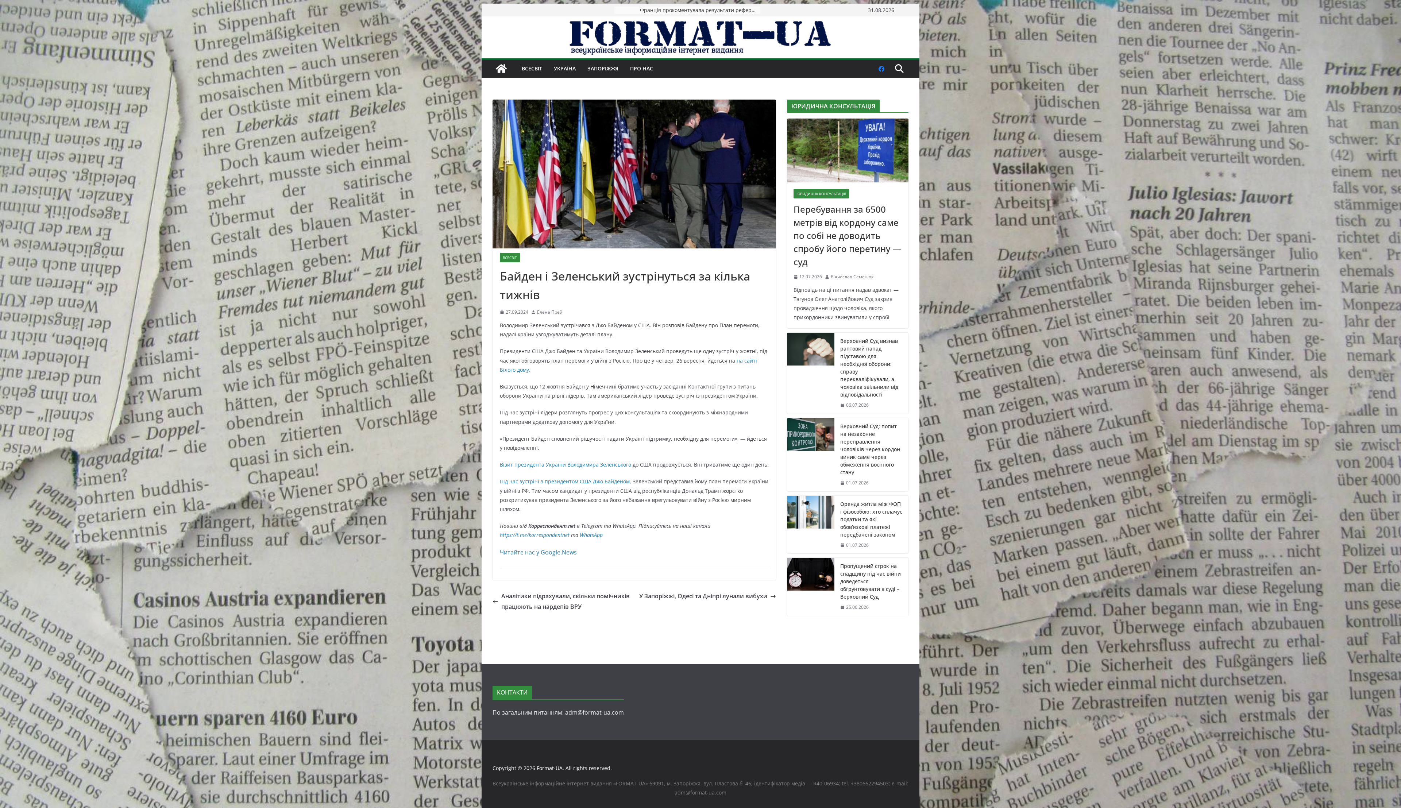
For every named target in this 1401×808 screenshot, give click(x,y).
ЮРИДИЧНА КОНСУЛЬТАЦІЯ (821, 193)
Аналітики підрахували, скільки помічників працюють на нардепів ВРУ (565, 601)
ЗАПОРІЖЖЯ (602, 68)
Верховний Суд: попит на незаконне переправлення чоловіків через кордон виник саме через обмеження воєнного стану (870, 449)
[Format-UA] (501, 68)
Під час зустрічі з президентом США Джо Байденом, (566, 481)
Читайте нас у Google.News (538, 552)
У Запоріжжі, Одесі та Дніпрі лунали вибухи (703, 596)
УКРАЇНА (565, 68)
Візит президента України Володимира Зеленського (565, 464)
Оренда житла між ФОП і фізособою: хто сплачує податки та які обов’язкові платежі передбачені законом (871, 519)
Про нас (641, 68)
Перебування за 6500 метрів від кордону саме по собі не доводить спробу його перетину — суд (847, 235)
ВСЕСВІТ (532, 68)
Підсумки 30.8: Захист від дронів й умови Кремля (700, 10)
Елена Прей (550, 312)
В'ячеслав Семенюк (852, 277)
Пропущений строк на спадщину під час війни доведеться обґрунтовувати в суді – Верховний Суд (870, 581)
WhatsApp (591, 534)
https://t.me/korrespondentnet (535, 534)
